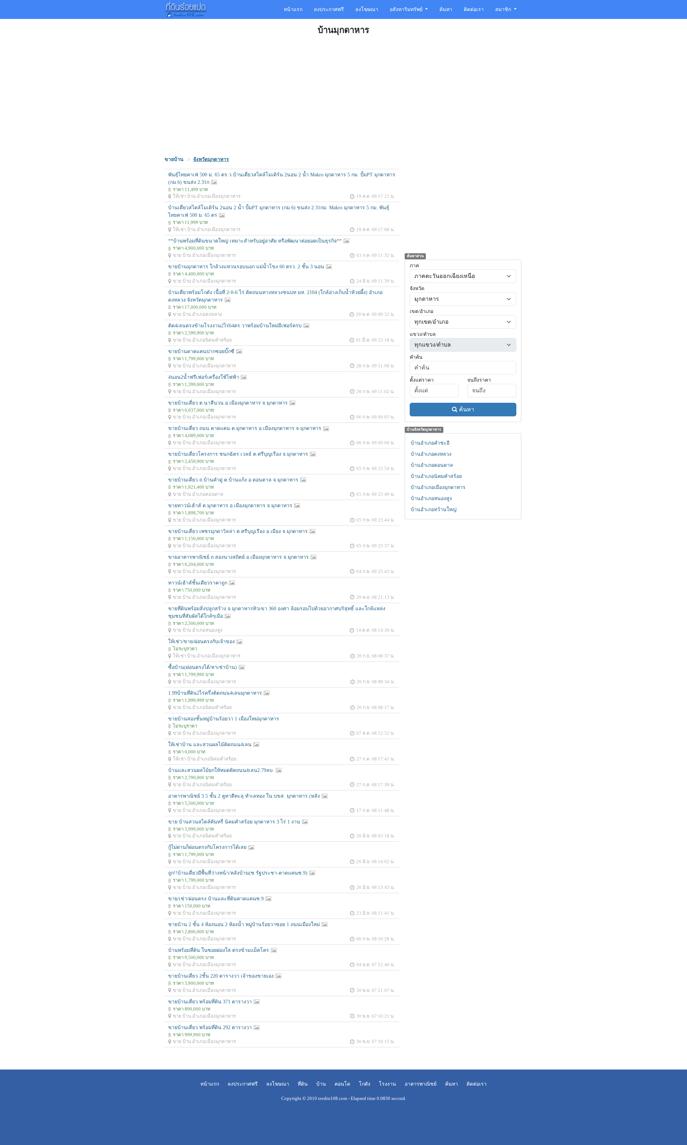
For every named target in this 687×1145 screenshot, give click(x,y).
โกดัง (364, 1084)
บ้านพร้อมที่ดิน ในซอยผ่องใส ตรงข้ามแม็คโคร (218, 950)
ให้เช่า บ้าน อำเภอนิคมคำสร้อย (205, 759)
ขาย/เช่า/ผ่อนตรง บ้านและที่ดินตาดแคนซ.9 (216, 898)
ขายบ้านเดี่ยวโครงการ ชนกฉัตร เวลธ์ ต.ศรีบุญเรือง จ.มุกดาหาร (238, 454)
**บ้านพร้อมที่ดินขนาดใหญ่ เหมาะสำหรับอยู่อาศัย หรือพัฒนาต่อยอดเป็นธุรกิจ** (255, 241)
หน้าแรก (293, 9)
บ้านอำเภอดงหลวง (431, 454)
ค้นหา (445, 9)
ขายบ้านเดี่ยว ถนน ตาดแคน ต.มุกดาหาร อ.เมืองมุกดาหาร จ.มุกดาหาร (244, 428)
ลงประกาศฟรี (329, 9)
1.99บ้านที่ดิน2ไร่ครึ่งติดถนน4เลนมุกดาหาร (215, 693)
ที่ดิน (303, 1084)
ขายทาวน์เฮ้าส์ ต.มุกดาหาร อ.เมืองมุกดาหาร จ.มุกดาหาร (230, 505)
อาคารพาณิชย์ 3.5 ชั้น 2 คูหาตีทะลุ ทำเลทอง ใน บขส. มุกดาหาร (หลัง (244, 796)
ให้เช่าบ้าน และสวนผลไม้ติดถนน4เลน (210, 744)
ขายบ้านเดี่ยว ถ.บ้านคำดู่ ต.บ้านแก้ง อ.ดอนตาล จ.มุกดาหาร (233, 480)
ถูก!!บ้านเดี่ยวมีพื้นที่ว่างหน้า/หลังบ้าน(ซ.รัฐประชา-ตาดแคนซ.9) (237, 873)
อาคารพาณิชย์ (421, 1084)
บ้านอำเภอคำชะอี (430, 443)
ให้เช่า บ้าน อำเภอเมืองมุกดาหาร (206, 196)
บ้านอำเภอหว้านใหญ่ (434, 509)
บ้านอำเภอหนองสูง (431, 498)
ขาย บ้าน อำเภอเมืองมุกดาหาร (204, 255)
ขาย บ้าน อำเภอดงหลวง (197, 314)
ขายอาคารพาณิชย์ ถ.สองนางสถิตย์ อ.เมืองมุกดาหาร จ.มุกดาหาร (238, 557)
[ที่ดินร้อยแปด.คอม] (185, 9)
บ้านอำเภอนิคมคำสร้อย (436, 476)
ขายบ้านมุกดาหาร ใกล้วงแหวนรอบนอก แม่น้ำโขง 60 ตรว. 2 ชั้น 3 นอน (246, 266)
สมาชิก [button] (503, 9)
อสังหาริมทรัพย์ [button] (407, 9)
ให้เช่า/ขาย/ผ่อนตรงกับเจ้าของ (201, 641)
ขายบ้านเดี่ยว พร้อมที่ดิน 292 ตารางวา (210, 1027)
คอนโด (342, 1084)
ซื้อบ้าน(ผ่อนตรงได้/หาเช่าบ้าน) (202, 667)
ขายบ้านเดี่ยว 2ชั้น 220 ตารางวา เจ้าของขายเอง (221, 976)
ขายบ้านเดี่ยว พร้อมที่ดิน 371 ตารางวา (210, 1001)
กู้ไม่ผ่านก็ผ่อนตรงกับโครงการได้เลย (207, 847)
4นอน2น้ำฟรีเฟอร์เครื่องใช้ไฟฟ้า (203, 377)
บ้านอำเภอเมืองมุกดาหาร (438, 487)
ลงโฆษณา (366, 9)
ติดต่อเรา (474, 9)
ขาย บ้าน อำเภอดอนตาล (198, 494)
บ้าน (321, 1084)
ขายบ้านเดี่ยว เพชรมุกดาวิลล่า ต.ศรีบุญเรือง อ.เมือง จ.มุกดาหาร (238, 531)
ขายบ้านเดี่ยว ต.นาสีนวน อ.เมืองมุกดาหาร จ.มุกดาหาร (228, 403)
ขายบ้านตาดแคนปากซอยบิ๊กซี (201, 351)
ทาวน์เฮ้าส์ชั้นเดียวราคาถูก (197, 583)
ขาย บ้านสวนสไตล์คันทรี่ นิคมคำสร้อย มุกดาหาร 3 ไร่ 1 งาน (234, 822)
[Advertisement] (343, 94)
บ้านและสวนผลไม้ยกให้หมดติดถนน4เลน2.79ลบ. (221, 770)
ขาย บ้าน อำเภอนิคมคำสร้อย (202, 340)
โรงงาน (387, 1084)
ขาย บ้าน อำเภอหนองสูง (198, 630)
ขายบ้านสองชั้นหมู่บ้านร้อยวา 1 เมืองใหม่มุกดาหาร (223, 718)
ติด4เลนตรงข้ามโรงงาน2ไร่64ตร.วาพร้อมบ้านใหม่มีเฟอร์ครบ (235, 325)
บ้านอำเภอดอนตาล (432, 465)
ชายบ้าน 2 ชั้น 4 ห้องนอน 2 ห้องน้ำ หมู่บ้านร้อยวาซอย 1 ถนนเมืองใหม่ (244, 924)
